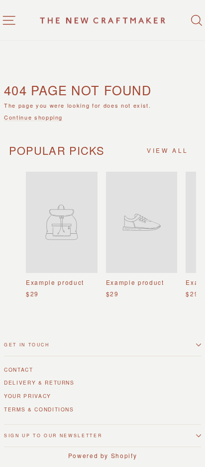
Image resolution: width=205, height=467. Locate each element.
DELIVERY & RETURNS (39, 382)
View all (168, 150)
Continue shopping (33, 117)
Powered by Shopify (102, 455)
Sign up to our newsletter (53, 435)
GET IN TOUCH (27, 344)
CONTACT (18, 369)
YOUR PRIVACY (27, 396)
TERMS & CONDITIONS (39, 409)
